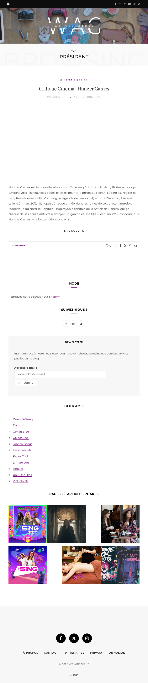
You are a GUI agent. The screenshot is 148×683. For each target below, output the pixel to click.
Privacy (96, 652)
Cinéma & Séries (74, 80)
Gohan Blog (21, 431)
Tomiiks (18, 468)
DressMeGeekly (23, 419)
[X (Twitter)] (74, 638)
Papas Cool (20, 456)
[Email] (135, 245)
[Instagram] (87, 638)
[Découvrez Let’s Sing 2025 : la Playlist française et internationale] (27, 566)
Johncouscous (22, 444)
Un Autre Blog (22, 475)
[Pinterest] (130, 245)
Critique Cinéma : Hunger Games (74, 88)
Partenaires (74, 652)
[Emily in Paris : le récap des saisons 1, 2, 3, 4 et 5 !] (120, 525)
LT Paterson (21, 462)
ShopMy (54, 296)
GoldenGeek (21, 438)
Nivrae (72, 96)
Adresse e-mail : (25, 367)
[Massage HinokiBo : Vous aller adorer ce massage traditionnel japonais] (81, 566)
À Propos (30, 652)
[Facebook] (120, 245)
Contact (51, 652)
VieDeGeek (20, 481)
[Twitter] (125, 245)
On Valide (117, 652)
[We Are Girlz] (74, 26)
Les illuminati (22, 450)
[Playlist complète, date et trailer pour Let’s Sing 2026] (27, 525)
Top (75, 674)
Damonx (18, 425)
